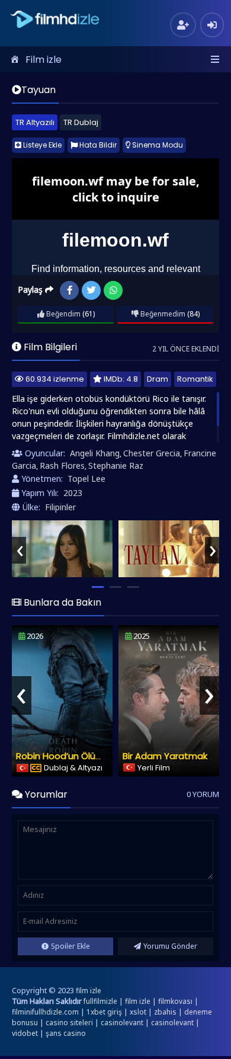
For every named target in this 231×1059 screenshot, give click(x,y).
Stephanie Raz (115, 465)
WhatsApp (113, 290)
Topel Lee (86, 478)
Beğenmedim (162, 314)
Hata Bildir (97, 145)
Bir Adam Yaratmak (165, 756)
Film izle (43, 59)
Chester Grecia (151, 453)
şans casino (66, 1033)
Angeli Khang (95, 453)
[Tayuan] (62, 548)
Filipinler (60, 507)
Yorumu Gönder (170, 946)
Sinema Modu (156, 145)
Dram (157, 379)
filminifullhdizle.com (45, 1012)
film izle (88, 991)
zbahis (165, 1012)
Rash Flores (62, 465)
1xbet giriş (104, 1012)
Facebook (69, 290)
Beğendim (62, 314)
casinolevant (122, 1023)
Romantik (195, 379)
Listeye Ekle (41, 145)
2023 (72, 492)
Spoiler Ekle (70, 946)
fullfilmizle (100, 1001)
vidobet (25, 1033)
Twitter (91, 290)
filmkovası (175, 1001)
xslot (138, 1012)
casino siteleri (69, 1023)
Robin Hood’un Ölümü (63, 756)
